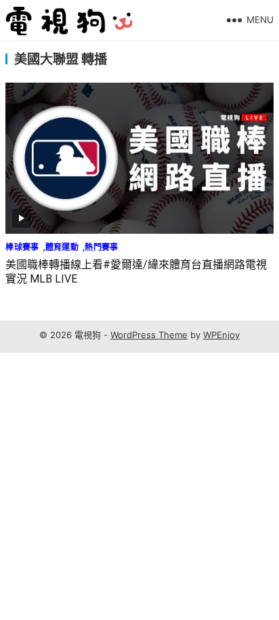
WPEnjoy (221, 334)
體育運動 (62, 247)
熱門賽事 (101, 247)
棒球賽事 (22, 247)
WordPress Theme (149, 334)
